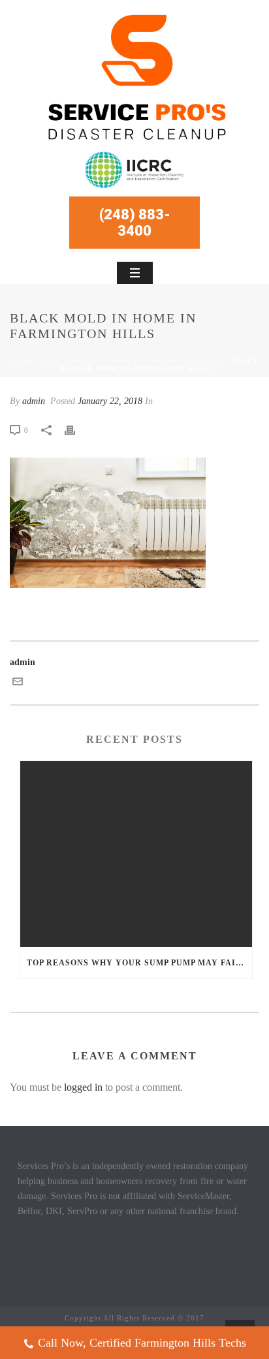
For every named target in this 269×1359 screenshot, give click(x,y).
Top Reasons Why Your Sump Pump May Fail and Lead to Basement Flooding (139, 962)
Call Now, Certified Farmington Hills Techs (142, 1342)
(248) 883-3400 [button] (134, 222)
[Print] (76, 429)
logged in (83, 1087)
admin (33, 401)
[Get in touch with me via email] (17, 684)
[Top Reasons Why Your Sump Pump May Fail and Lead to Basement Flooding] (136, 854)
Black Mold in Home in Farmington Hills (133, 361)
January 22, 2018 (110, 401)
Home (23, 361)
